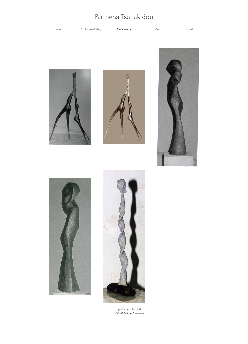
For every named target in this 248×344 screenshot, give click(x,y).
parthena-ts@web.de (130, 309)
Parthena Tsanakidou (124, 17)
